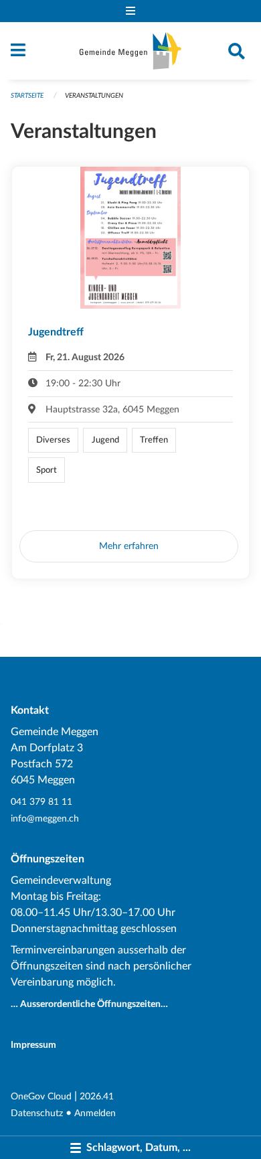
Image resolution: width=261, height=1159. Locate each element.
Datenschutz (37, 1113)
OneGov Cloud (41, 1096)
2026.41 (97, 1096)
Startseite (27, 95)
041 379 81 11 (41, 802)
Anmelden (95, 1113)
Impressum (33, 1045)
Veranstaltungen (94, 95)
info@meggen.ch (45, 819)
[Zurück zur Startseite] (130, 51)
